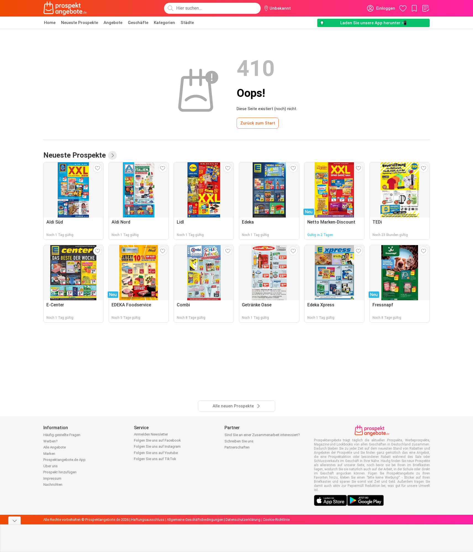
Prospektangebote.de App (64, 460)
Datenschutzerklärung (243, 520)
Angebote (113, 22)
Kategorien (164, 22)
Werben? (50, 441)
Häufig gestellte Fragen (61, 435)
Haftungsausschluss (147, 520)
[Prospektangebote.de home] (65, 8)
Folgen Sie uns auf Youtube (156, 453)
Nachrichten (52, 484)
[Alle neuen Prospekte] (112, 155)
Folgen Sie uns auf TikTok (155, 459)
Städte (187, 22)
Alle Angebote (54, 447)
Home (50, 22)
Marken (49, 454)
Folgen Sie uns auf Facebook (157, 440)
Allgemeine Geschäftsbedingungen (195, 520)
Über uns (50, 466)
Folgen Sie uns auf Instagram (157, 446)
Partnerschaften (237, 447)
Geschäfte (138, 22)
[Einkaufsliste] (425, 8)
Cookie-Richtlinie (276, 520)
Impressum (52, 478)
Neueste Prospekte (79, 22)
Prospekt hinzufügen (59, 472)
